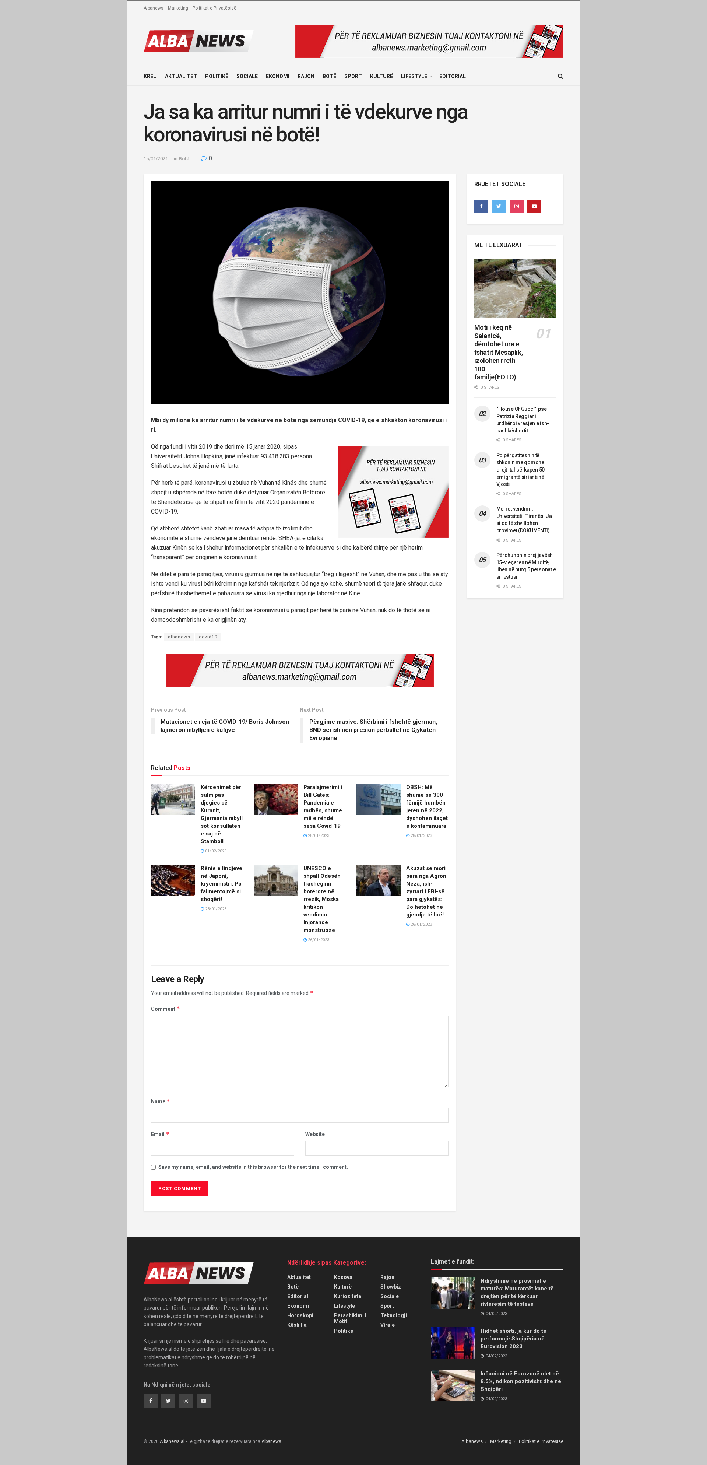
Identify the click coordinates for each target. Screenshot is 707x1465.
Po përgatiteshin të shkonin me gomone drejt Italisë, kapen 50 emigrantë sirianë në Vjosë (520, 469)
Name (160, 1101)
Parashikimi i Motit (350, 1318)
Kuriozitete (347, 1296)
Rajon (306, 76)
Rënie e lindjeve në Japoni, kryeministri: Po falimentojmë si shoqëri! (221, 884)
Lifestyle (414, 76)
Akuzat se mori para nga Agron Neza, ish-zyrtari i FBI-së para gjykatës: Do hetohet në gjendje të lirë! (426, 891)
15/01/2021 (156, 158)
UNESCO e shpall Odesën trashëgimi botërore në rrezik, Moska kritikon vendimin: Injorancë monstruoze (322, 899)
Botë (329, 76)
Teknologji (393, 1315)
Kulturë (381, 76)
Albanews (153, 8)
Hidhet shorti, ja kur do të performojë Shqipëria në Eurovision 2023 (513, 1339)
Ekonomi (277, 76)
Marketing (178, 8)
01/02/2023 (215, 851)
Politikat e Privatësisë (214, 8)
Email (160, 1134)
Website (315, 1134)
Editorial (452, 76)
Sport (353, 76)
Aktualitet (181, 76)
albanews (179, 636)
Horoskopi (300, 1315)
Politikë (216, 76)
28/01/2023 (318, 835)
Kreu (150, 76)
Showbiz (390, 1287)
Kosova (343, 1277)
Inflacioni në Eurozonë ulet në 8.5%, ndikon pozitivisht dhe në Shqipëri (521, 1381)
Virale (387, 1325)
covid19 (208, 636)
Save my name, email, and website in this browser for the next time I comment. (253, 1167)
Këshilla (297, 1325)
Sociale (247, 76)
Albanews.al (172, 1441)
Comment (165, 1008)
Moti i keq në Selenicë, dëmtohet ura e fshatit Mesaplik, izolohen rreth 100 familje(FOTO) (498, 352)
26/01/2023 (318, 939)
